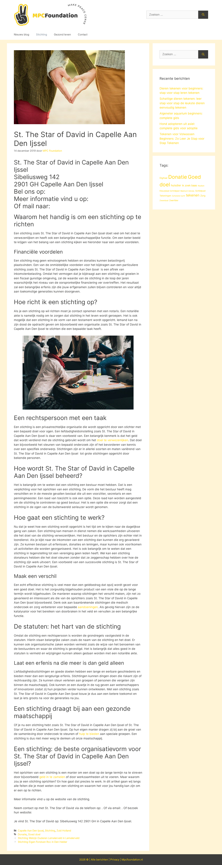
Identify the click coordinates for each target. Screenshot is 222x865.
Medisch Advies (187, 191)
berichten (102, 859)
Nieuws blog (21, 34)
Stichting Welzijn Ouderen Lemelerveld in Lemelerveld (48, 838)
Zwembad (164, 200)
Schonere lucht (178, 196)
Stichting (41, 34)
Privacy (114, 859)
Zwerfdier (173, 200)
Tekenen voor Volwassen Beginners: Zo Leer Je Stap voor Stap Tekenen (182, 138)
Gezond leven (62, 34)
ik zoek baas (189, 185)
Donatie (22, 834)
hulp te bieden (89, 734)
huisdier (176, 185)
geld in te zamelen (52, 777)
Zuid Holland (64, 830)
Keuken (201, 186)
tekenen (192, 195)
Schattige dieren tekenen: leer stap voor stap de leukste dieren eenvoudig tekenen (182, 103)
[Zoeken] (203, 15)
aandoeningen (88, 607)
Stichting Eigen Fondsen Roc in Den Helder (42, 841)
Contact (82, 34)
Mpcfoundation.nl (132, 859)
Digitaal (163, 177)
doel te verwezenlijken (112, 440)
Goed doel (34, 834)
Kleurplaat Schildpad (170, 191)
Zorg (202, 195)
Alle (93, 859)
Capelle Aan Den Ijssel (31, 830)
